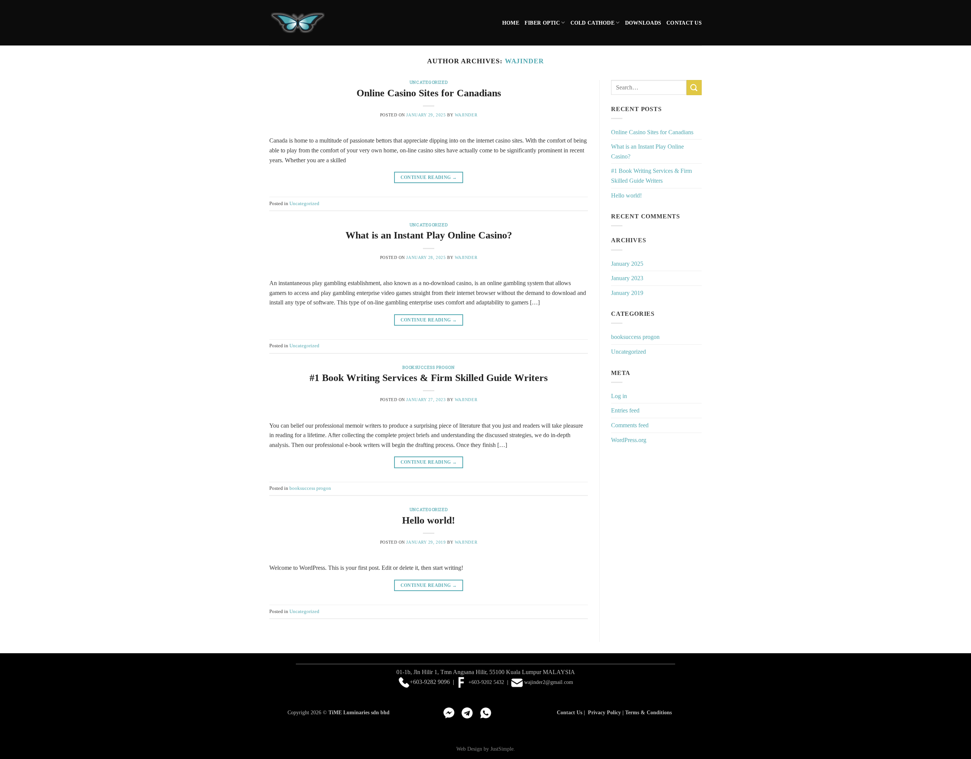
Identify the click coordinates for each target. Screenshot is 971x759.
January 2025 (627, 263)
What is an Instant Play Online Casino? (429, 235)
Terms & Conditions (648, 712)
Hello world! (428, 520)
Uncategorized (429, 82)
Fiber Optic (542, 23)
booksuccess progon (428, 367)
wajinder (524, 61)
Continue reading (429, 177)
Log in (619, 396)
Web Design (469, 749)
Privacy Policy (604, 712)
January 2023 (627, 278)
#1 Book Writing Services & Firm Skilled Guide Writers (429, 377)
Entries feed (625, 410)
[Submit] (694, 87)
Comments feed (630, 425)
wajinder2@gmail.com (548, 682)
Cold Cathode (592, 23)
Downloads (643, 23)
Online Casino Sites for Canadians (429, 93)
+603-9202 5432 (485, 682)
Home (510, 23)
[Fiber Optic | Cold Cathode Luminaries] (297, 23)
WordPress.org (628, 440)
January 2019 (627, 293)
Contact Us (684, 23)
